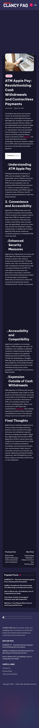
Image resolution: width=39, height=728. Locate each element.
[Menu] (35, 4)
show (16, 155)
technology (19, 409)
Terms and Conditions (9, 674)
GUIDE (9, 76)
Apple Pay (27, 137)
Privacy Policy (7, 671)
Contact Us (6, 668)
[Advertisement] (19, 30)
